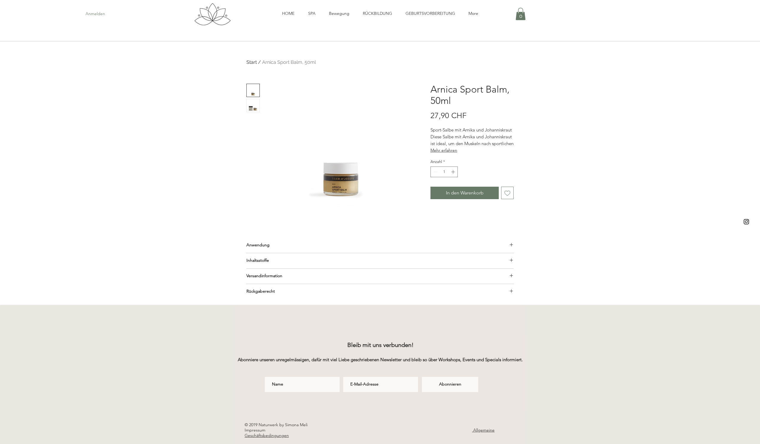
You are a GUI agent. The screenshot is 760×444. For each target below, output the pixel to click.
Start (251, 62)
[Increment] (453, 172)
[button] (520, 14)
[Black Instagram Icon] (746, 221)
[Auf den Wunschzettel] (507, 193)
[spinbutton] (444, 172)
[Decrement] (434, 172)
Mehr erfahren (443, 150)
